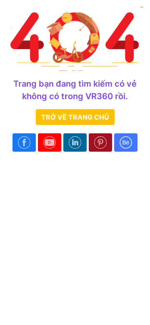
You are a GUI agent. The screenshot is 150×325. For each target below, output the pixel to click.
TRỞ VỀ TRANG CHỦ (75, 117)
